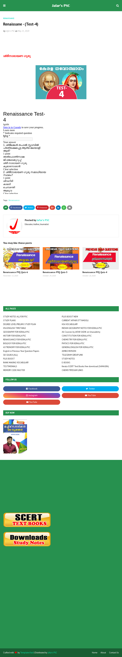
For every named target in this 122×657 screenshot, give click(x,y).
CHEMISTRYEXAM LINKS (72, 370)
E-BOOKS (66, 362)
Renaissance (14, 200)
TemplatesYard (27, 652)
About (103, 652)
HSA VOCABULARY (70, 324)
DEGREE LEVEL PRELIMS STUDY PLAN (19, 324)
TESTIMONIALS (10, 366)
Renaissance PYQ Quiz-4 (94, 272)
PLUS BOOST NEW (70, 316)
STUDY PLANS (9, 320)
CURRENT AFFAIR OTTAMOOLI (75, 320)
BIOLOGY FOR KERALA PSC (14, 343)
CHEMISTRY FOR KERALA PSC (74, 339)
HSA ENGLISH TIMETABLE (14, 328)
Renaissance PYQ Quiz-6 (15, 272)
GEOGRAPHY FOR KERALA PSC (16, 332)
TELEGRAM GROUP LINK (72, 355)
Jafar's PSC (10, 31)
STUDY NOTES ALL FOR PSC (15, 316)
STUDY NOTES (68, 358)
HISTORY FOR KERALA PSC (14, 335)
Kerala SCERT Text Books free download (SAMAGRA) (85, 366)
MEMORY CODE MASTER (14, 370)
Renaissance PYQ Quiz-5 (55, 272)
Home (94, 652)
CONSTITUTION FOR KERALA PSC (77, 335)
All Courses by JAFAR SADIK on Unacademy (81, 332)
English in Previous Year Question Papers (21, 351)
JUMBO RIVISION (69, 351)
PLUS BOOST (9, 358)
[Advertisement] (61, 486)
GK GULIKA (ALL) (10, 355)
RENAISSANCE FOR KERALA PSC (17, 339)
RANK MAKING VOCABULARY (16, 362)
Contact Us (114, 652)
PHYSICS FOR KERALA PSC (73, 343)
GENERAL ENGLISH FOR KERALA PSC (78, 347)
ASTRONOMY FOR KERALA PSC (16, 347)
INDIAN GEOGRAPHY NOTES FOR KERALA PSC (82, 328)
